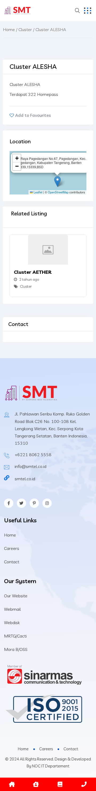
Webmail (12, 609)
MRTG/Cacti (15, 636)
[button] (57, 181)
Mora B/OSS (15, 649)
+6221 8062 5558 (33, 454)
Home (9, 29)
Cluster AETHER (32, 272)
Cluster (25, 29)
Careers (11, 548)
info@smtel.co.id (30, 466)
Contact (11, 561)
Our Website (15, 595)
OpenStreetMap (58, 192)
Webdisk (12, 622)
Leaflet (37, 192)
